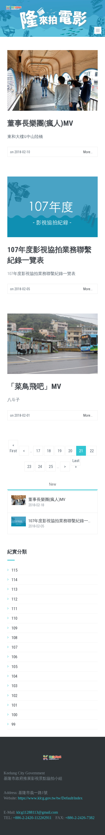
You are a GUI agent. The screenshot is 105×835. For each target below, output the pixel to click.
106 (14, 656)
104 (14, 676)
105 (14, 666)
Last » (75, 461)
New (52, 484)
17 (38, 450)
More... (88, 152)
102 (14, 695)
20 (70, 450)
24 (40, 466)
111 (14, 608)
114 (14, 579)
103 (14, 685)
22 (92, 450)
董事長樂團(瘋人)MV (40, 123)
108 (14, 637)
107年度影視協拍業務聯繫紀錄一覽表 (60, 521)
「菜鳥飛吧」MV (34, 386)
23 (29, 466)
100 (14, 714)
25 (51, 466)
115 (14, 570)
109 (14, 628)
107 (14, 647)
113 (14, 589)
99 (13, 724)
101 (14, 705)
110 (14, 618)
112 (14, 599)
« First (13, 446)
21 (81, 450)
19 (60, 450)
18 (49, 450)
